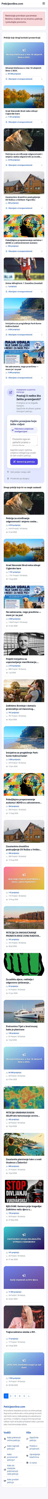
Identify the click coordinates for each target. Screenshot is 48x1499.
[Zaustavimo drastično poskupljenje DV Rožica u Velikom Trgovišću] (24, 191)
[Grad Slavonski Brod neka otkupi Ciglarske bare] (24, 105)
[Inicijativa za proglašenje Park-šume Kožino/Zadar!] (24, 318)
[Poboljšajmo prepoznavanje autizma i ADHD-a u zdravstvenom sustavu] (24, 234)
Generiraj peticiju (26, 461)
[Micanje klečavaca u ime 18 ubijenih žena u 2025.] (24, 62)
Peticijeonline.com (12, 3)
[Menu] (43, 3)
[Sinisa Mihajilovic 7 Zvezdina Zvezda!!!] (24, 276)
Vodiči (7, 1432)
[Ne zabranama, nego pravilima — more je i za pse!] (24, 361)
